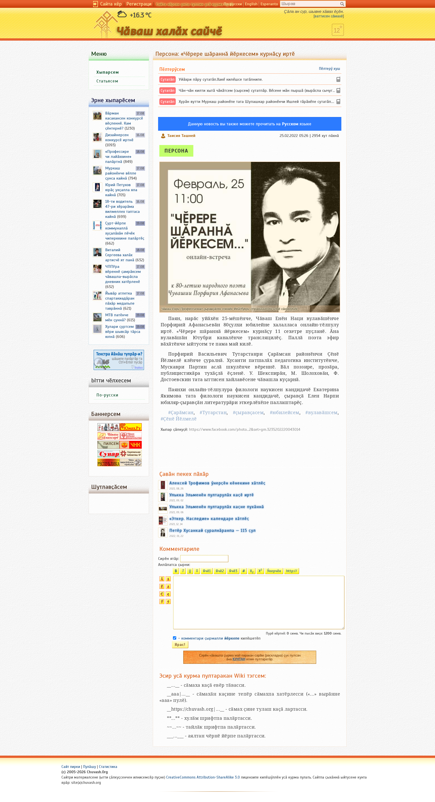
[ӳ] (167, 602)
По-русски (233, 4)
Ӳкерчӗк (274, 571)
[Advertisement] (249, 448)
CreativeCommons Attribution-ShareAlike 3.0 (203, 777)
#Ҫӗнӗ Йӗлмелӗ (179, 418)
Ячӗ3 (233, 571)
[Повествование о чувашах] (108, 429)
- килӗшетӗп (219, 638)
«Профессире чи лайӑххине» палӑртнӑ (118, 156)
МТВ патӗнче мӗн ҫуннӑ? (116, 317)
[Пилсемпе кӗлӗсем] (108, 447)
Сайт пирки (70, 766)
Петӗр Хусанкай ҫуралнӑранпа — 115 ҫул (212, 530)
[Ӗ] (161, 587)
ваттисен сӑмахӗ (329, 16)
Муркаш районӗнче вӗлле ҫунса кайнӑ (120, 173)
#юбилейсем (284, 412)
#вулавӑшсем (321, 412)
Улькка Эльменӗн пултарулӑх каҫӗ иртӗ (211, 495)
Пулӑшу (89, 766)
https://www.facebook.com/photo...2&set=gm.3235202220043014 (244, 429)
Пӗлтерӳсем (172, 69)
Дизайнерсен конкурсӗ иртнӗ (119, 137)
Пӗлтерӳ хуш (329, 68)
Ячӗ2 (220, 571)
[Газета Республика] (108, 465)
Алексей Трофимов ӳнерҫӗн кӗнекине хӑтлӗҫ (217, 483)
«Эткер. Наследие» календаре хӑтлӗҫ (209, 518)
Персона (176, 151)
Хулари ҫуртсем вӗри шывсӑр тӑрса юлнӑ (122, 331)
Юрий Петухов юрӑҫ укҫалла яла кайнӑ (121, 189)
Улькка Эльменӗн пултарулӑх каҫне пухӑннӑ (216, 506)
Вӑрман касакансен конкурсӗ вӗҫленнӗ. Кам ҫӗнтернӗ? (124, 121)
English (251, 4)
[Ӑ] (161, 580)
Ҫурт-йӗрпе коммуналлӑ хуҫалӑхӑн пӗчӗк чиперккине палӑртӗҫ (124, 231)
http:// (291, 571)
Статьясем (107, 81)
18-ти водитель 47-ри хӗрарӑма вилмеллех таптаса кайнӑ (122, 209)
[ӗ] (167, 587)
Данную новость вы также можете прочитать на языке (249, 124)
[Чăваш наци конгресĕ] (131, 447)
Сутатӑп (167, 79)
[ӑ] (167, 580)
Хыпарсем (107, 72)
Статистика (108, 766)
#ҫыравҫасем (248, 412)
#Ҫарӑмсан (181, 412)
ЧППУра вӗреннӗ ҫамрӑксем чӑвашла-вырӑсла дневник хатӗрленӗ (123, 274)
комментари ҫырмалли (210, 638)
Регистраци (139, 4)
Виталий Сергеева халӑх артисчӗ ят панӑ (119, 255)
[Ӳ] (161, 602)
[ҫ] (167, 595)
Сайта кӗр (111, 4)
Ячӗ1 (207, 571)
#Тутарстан (213, 412)
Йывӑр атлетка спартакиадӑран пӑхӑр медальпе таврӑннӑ (119, 301)
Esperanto (269, 4)
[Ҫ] (161, 595)
